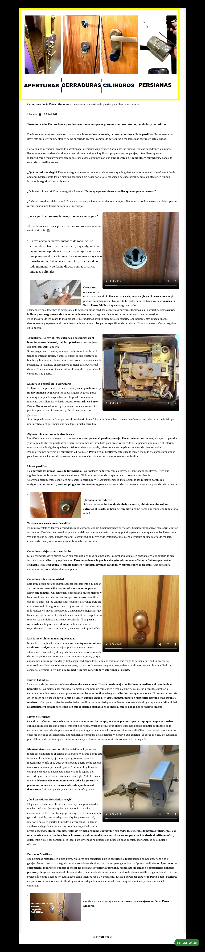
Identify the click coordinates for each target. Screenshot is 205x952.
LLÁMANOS (187, 943)
